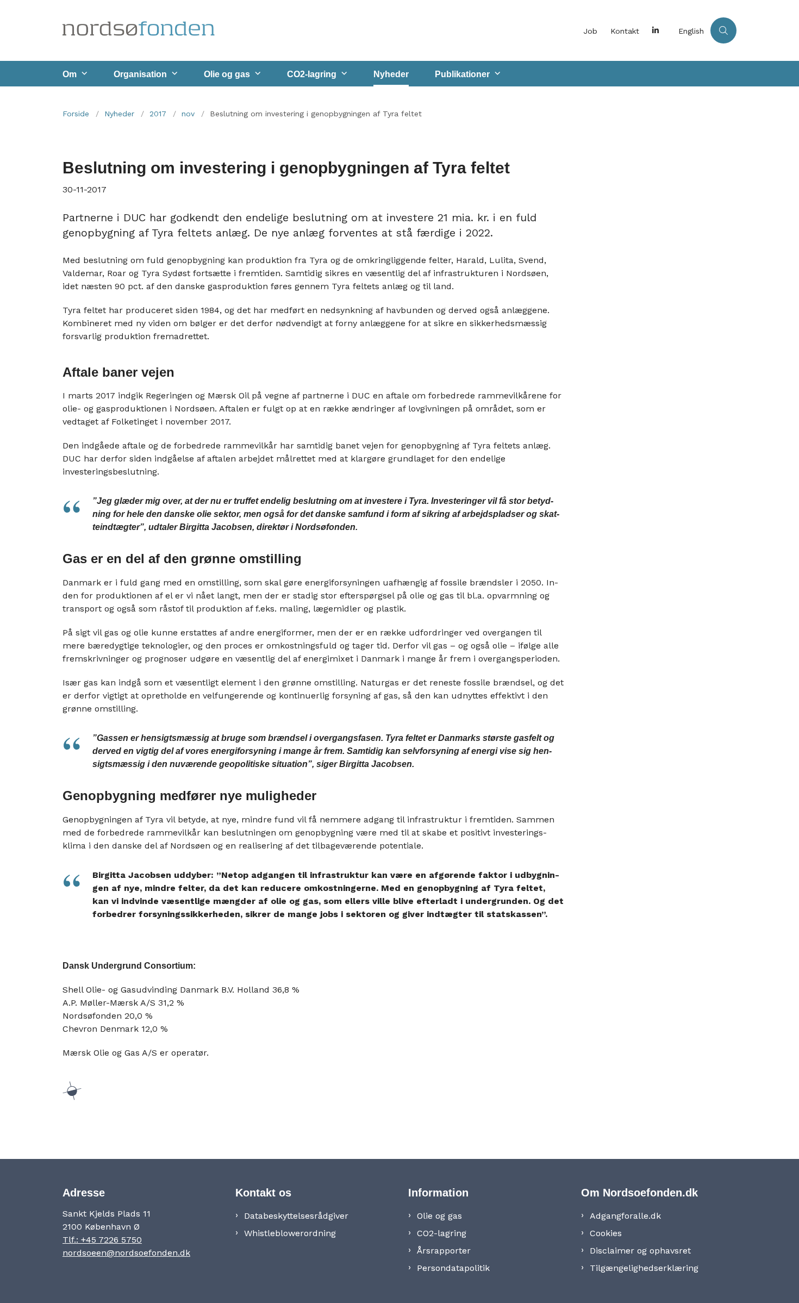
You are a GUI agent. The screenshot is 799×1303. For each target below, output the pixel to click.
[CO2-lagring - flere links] (343, 74)
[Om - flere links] (83, 74)
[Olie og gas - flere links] (256, 74)
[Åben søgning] (723, 30)
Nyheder (391, 74)
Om (70, 74)
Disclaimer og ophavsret (640, 1250)
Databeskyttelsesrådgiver (296, 1216)
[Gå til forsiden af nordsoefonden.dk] (320, 30)
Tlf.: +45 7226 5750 (102, 1240)
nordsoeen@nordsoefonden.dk (126, 1253)
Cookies (606, 1233)
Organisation (140, 74)
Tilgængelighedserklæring (644, 1268)
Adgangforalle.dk (625, 1216)
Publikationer (462, 74)
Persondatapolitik (453, 1268)
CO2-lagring (311, 74)
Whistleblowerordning (290, 1233)
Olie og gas (227, 74)
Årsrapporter (444, 1250)
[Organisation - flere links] (173, 74)
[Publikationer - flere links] (496, 74)
